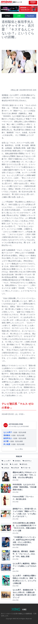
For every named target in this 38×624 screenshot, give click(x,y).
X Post (7, 16)
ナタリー (10, 3)
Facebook (30, 16)
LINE (19, 16)
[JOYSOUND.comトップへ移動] (33, 2)
